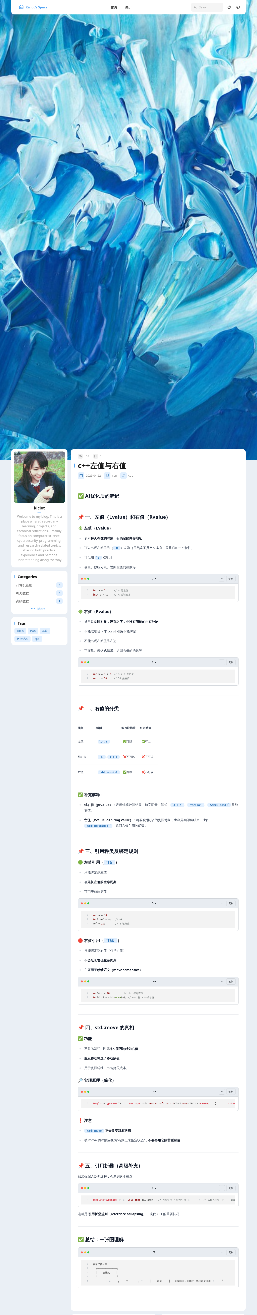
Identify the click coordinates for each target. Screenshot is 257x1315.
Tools (20, 631)
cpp (37, 639)
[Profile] (39, 477)
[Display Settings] (229, 7)
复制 (230, 578)
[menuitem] (238, 7)
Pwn (33, 631)
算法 (45, 631)
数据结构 (22, 639)
